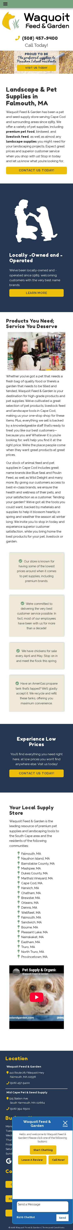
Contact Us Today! (36, 170)
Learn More (36, 293)
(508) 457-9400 (39, 38)
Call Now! (58, 1159)
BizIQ (20, 1217)
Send (62, 1217)
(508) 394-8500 (19, 1108)
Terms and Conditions (53, 1227)
